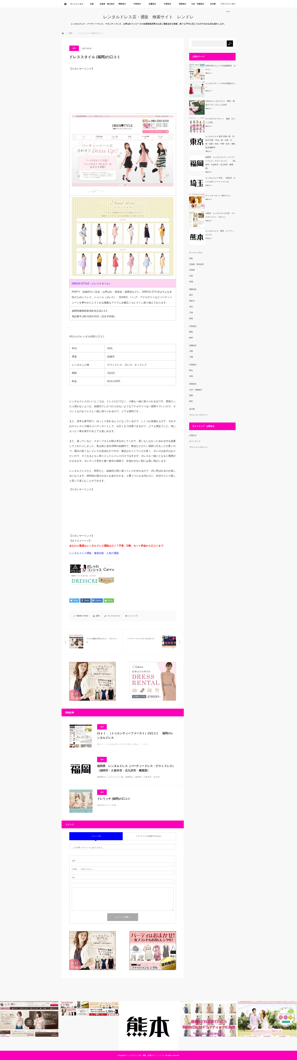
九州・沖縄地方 (197, 4)
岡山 (191, 370)
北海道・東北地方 (107, 4)
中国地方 (167, 4)
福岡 (74, 48)
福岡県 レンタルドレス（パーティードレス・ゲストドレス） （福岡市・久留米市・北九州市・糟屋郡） (136, 768)
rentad (85, 616)
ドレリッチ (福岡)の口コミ (113, 798)
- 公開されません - (82, 869)
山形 (191, 276)
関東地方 (122, 4)
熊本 (191, 401)
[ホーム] (65, 4)
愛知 (191, 332)
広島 (191, 376)
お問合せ (193, 435)
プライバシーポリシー (228, 5)
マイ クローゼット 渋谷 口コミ (218, 196)
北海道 (192, 270)
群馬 (191, 318)
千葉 (191, 313)
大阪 (191, 351)
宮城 (191, 282)
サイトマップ (194, 441)
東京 (191, 295)
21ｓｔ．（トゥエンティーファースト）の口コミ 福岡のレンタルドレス (135, 735)
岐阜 (191, 338)
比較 (92, 4)
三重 (191, 357)
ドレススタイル (113, 616)
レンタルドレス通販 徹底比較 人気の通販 (95, 553)
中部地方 (137, 4)
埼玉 (191, 307)
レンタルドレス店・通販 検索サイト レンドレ (148, 17)
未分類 (213, 4)
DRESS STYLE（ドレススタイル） (92, 283)
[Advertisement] (122, 91)
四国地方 (182, 4)
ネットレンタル (76, 4)
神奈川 (192, 301)
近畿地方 (152, 4)
